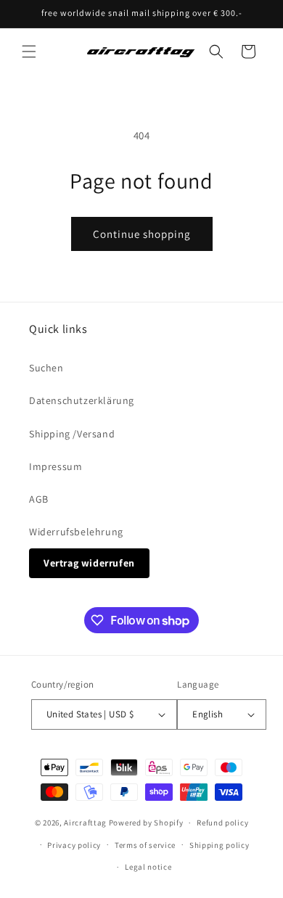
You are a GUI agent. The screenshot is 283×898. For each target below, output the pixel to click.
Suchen (46, 367)
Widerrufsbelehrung (76, 531)
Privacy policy (74, 845)
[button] (29, 51)
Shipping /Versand (72, 433)
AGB (39, 499)
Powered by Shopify (146, 822)
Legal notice (148, 867)
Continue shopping (142, 234)
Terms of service (145, 845)
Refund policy (222, 822)
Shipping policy (219, 845)
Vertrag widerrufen (89, 562)
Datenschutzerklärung (81, 400)
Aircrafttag (85, 822)
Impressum (55, 466)
